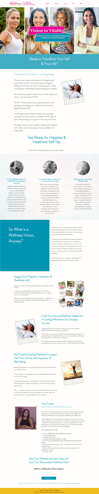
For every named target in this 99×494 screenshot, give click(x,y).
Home (41, 490)
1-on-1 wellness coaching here (71, 483)
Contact (57, 490)
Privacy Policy (49, 490)
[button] (56, 3)
